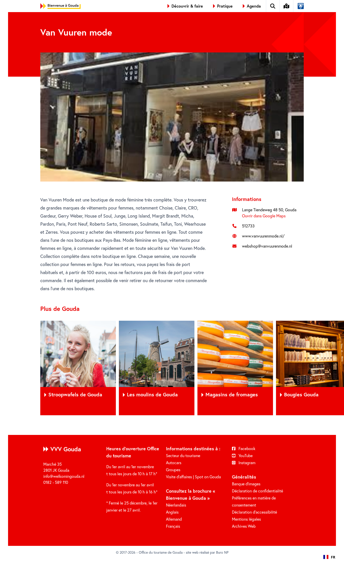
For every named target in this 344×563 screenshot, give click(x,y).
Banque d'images (246, 483)
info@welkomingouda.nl (63, 476)
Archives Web (244, 526)
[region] (172, 368)
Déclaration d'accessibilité (254, 512)
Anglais (172, 512)
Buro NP (222, 552)
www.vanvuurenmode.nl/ (263, 236)
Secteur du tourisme (183, 455)
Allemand (174, 519)
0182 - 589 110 (55, 482)
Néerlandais (176, 505)
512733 (248, 225)
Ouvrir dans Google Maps (264, 215)
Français (173, 526)
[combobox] (329, 557)
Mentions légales (246, 519)
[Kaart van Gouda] (287, 6)
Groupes (173, 469)
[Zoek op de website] (273, 6)
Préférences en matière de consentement (254, 501)
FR (333, 557)
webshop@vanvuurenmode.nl (267, 246)
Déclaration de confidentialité (257, 490)
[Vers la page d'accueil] (60, 6)
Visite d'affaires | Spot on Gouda (193, 476)
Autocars (173, 462)
